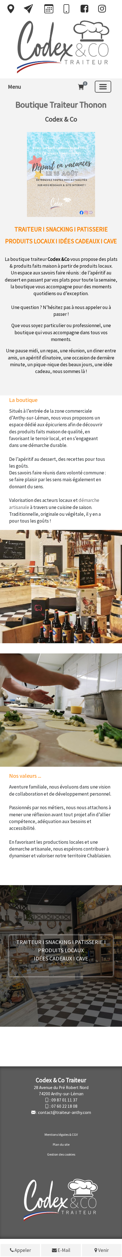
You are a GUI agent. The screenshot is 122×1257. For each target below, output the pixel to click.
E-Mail (63, 1250)
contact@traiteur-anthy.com (64, 1112)
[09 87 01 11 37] (66, 9)
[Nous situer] (10, 9)
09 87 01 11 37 (64, 1100)
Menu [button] (14, 86)
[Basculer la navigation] (103, 87)
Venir (103, 1250)
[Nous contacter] (28, 9)
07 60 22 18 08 (64, 1106)
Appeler (22, 1250)
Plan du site (61, 1144)
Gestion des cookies (61, 1154)
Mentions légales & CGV (61, 1134)
